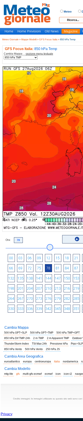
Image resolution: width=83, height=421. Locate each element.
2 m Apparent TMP (58, 338)
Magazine (71, 31)
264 (11, 299)
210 (48, 288)
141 (39, 278)
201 (20, 288)
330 (11, 309)
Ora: (8, 239)
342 (48, 309)
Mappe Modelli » (30, 39)
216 (67, 288)
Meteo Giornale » (11, 39)
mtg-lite (8, 373)
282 (67, 299)
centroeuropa (43, 361)
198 (11, 288)
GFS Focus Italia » (49, 39)
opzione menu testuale (39, 53)
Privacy (6, 414)
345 (58, 309)
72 (30, 268)
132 (11, 278)
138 (30, 278)
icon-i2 (68, 373)
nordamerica (70, 361)
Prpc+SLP (77, 343)
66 (11, 268)
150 (67, 278)
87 (76, 268)
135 (20, 278)
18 (67, 258)
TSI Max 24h (39, 343)
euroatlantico (12, 361)
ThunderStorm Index (16, 343)
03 (20, 258)
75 (39, 268)
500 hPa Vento (34, 349)
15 (58, 258)
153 (76, 278)
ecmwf (48, 373)
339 (39, 309)
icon (58, 373)
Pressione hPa (59, 343)
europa (27, 361)
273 (39, 299)
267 (20, 299)
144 (48, 278)
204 (30, 288)
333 (20, 309)
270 (30, 299)
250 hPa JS (53, 349)
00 (11, 258)
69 (20, 268)
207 (39, 288)
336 (30, 309)
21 (76, 258)
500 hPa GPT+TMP (41, 332)
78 (48, 268)
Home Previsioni (29, 31)
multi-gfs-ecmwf (32, 373)
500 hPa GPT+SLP (15, 332)
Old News (52, 31)
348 (67, 309)
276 (48, 299)
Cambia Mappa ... (28, 53)
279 (58, 299)
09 (39, 258)
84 (67, 268)
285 (76, 299)
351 (76, 309)
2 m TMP (38, 338)
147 (58, 278)
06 (30, 258)
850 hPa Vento (13, 349)
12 (48, 258)
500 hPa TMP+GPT (68, 332)
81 (58, 268)
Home (8, 31)
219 (76, 288)
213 (58, 288)
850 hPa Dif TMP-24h (17, 338)
